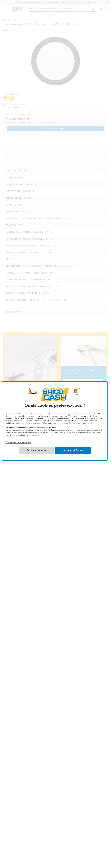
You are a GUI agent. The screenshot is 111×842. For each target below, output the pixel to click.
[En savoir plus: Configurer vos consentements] (36, 450)
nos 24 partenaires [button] (34, 414)
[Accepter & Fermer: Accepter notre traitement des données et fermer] (73, 450)
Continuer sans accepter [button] (18, 441)
